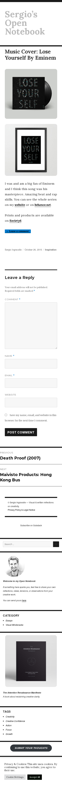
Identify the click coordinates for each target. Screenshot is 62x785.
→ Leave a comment (17, 231)
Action (9, 725)
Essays (9, 620)
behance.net (43, 205)
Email (10, 375)
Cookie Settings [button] (15, 777)
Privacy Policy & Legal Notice (21, 509)
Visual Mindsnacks (14, 624)
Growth (9, 733)
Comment (12, 299)
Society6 (15, 221)
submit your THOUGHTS (31, 748)
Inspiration (50, 249)
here (24, 600)
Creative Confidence (15, 720)
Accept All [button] (34, 777)
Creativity (10, 716)
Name (9, 355)
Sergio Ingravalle (13, 249)
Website (10, 394)
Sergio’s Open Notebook (25, 23)
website (20, 205)
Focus (9, 729)
